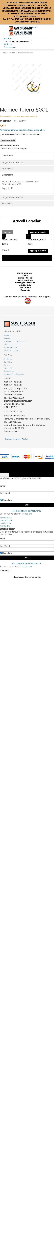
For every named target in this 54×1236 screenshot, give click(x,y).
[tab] (27, 156)
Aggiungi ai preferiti (8, 140)
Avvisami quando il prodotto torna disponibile (22, 130)
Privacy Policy (9, 368)
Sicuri (25, 275)
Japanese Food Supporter (14, 374)
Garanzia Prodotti (10, 347)
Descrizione (7, 155)
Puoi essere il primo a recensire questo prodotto (18, 116)
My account (6, 517)
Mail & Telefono (25, 280)
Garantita (25, 290)
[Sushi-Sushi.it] (20, 31)
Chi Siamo (8, 359)
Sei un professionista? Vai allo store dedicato (21, 134)
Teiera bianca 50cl (37, 240)
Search (35, 28)
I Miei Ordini (5, 523)
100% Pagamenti (25, 273)
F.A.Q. (6, 344)
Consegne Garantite (25, 282)
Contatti (7, 365)
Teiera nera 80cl (10, 240)
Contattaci (5, 526)
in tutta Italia (25, 285)
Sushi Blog (8, 362)
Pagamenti (8, 338)
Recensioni (7, 168)
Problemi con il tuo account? (15, 341)
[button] (2, 236)
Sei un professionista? (17, 41)
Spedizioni (8, 335)
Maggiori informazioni (12, 162)
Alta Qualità (25, 287)
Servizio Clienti (25, 278)
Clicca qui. (27, 513)
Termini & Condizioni (12, 350)
